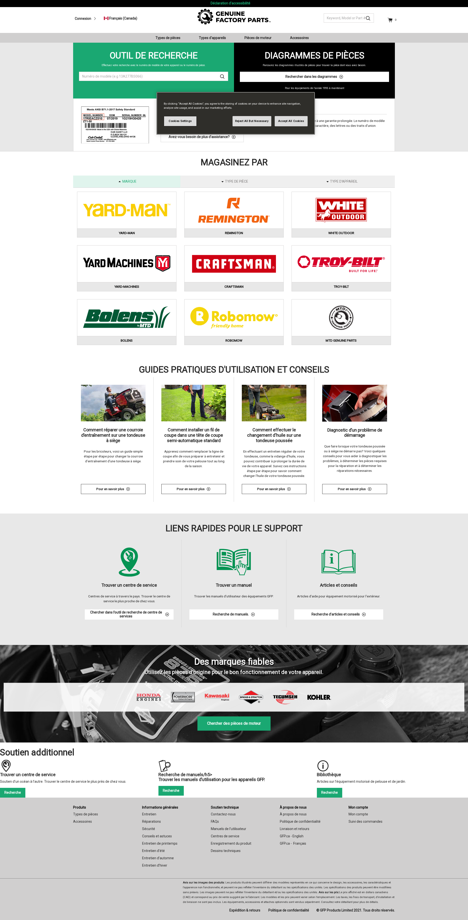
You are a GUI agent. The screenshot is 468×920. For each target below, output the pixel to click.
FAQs (215, 821)
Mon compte (358, 807)
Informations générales (160, 807)
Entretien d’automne (158, 858)
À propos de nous (293, 807)
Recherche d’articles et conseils (336, 614)
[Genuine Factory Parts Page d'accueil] (234, 16)
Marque (129, 181)
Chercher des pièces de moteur (234, 723)
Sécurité (148, 829)
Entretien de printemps (159, 843)
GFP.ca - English (291, 836)
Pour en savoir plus (121, 490)
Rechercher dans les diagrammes (311, 77)
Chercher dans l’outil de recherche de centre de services (126, 614)
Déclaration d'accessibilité (230, 3)
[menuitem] (170, 38)
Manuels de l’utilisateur (228, 829)
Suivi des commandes (365, 821)
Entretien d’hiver (154, 865)
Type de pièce (236, 181)
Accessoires (82, 821)
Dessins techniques (226, 851)
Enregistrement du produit (231, 843)
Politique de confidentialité (300, 821)
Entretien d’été (153, 851)
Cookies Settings (180, 121)
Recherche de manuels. (231, 614)
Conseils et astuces (157, 836)
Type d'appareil (344, 181)
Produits (79, 807)
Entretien (149, 814)
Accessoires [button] (299, 38)
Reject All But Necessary (252, 121)
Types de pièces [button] (168, 38)
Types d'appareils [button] (212, 38)
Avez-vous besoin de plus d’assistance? (199, 137)
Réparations (151, 821)
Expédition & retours (244, 910)
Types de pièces (85, 814)
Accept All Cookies (291, 121)
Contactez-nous (223, 814)
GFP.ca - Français (293, 843)
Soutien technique (225, 807)
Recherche (12, 792)
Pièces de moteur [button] (258, 38)
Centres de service (225, 836)
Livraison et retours (294, 829)
